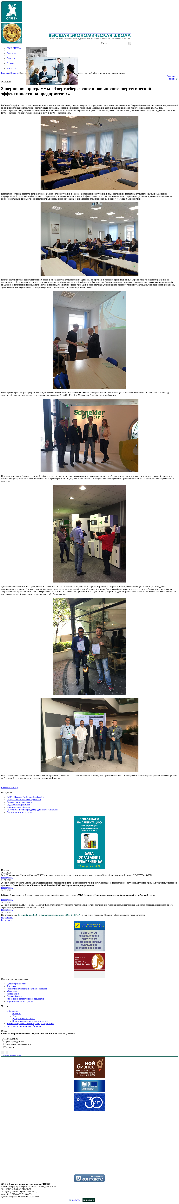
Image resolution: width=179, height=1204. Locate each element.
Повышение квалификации (20, 802)
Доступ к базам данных (23, 1018)
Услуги (15, 1016)
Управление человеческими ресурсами (25, 999)
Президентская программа (19, 812)
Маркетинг (12, 991)
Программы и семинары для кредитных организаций (32, 809)
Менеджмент (13, 994)
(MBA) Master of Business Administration (25, 797)
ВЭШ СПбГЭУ (14, 48)
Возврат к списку (9, 787)
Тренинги (9, 1047)
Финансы (11, 986)
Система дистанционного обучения (24, 1026)
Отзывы (10, 63)
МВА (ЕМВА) (11, 1039)
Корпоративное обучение (19, 807)
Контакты (11, 68)
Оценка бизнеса (14, 996)
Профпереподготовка (14, 1041)
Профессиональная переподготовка (24, 799)
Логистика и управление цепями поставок (27, 989)
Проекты (11, 58)
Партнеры (11, 53)
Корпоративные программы (20, 1001)
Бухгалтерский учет (16, 983)
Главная (5, 73)
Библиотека (12, 1011)
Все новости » (8, 920)
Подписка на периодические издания (30, 1021)
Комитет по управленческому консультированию (30, 1023)
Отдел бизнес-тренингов (18, 804)
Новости (14, 73)
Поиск (104, 43)
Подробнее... (7, 878)
